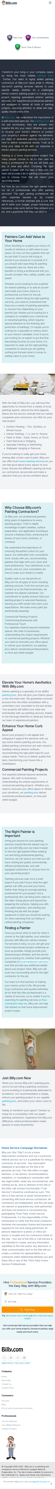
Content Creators (9, 1429)
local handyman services (33, 961)
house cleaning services (31, 461)
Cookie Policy (8, 1388)
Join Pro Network (9, 1421)
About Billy (6, 1380)
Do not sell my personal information (17, 1408)
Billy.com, (10, 117)
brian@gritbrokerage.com (39, 1481)
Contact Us (6, 1384)
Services (5, 1401)
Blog (4, 1404)
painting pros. (45, 75)
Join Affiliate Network (11, 1425)
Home (4, 1376)
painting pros (42, 121)
